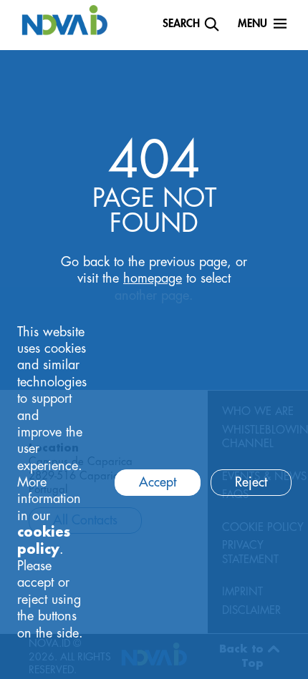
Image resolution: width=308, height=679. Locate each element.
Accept (157, 482)
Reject (251, 482)
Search (181, 24)
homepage (152, 278)
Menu (252, 24)
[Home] (64, 19)
